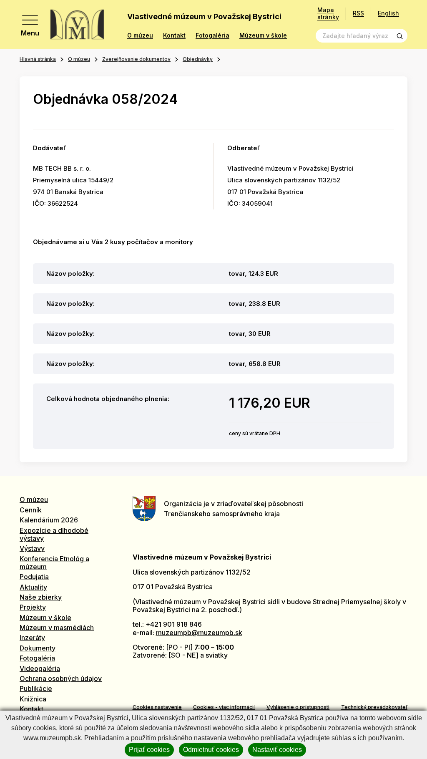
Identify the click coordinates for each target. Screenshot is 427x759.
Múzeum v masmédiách (57, 627)
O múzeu (140, 35)
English (388, 13)
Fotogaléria (212, 35)
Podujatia (34, 576)
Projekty (33, 607)
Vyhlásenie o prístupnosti (297, 707)
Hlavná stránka (38, 59)
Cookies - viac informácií (224, 707)
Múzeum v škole (263, 35)
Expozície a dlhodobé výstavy (54, 534)
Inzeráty (32, 637)
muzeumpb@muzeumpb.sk (199, 632)
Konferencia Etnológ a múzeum (54, 563)
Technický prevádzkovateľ (374, 707)
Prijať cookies (149, 749)
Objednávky (198, 59)
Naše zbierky (41, 597)
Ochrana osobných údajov (61, 678)
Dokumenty (37, 648)
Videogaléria (40, 668)
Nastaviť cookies (277, 749)
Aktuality (33, 587)
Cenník (31, 510)
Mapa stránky (328, 13)
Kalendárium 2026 (49, 520)
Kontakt (174, 35)
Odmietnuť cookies (211, 749)
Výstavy (32, 548)
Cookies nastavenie (157, 707)
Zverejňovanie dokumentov (136, 59)
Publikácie (36, 688)
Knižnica (33, 699)
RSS (358, 13)
